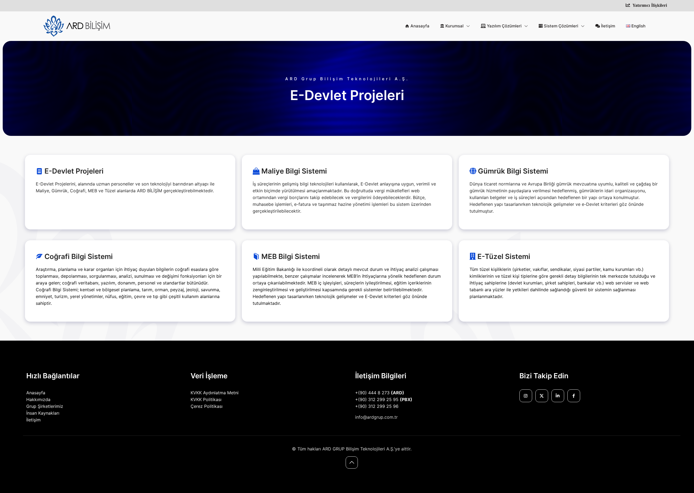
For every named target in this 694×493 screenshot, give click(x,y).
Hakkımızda (38, 399)
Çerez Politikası (207, 406)
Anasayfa (35, 392)
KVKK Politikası (206, 399)
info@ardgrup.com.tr (376, 417)
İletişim (33, 419)
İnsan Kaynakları (42, 413)
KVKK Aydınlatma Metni (215, 392)
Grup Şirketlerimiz (44, 406)
